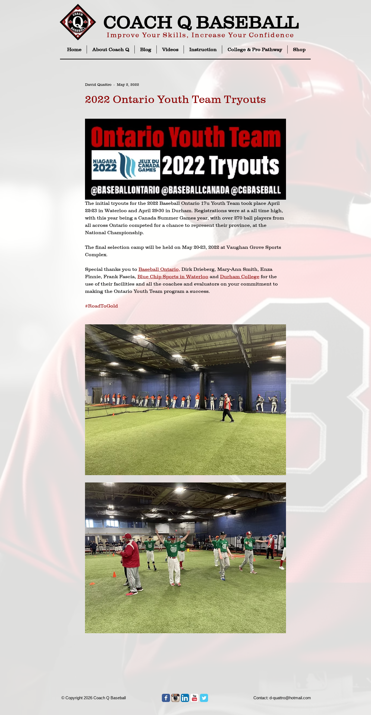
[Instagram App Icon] (175, 698)
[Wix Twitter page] (204, 698)
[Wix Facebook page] (166, 698)
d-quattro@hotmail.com (290, 697)
